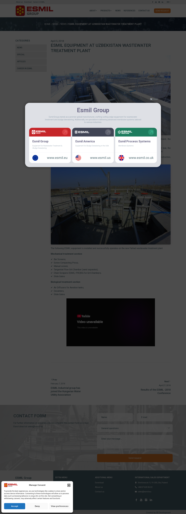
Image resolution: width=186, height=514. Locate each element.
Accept (14, 506)
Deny (37, 506)
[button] (69, 485)
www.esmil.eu (57, 158)
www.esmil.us (100, 158)
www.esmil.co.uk (141, 158)
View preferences (59, 506)
